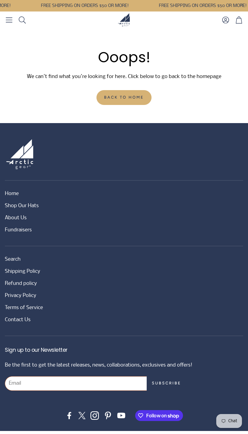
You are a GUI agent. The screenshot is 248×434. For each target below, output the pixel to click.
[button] (9, 20)
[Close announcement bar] (241, 4)
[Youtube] (121, 415)
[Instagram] (94, 415)
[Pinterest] (108, 415)
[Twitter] (82, 415)
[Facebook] (69, 415)
